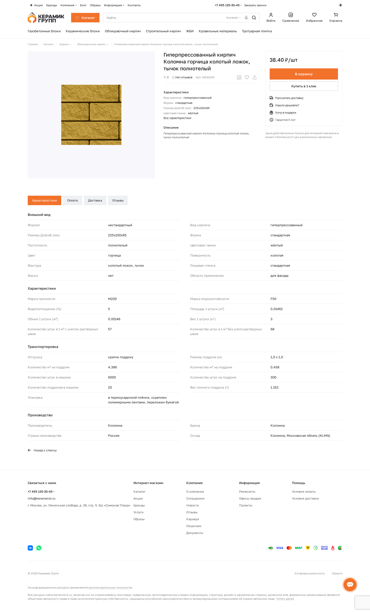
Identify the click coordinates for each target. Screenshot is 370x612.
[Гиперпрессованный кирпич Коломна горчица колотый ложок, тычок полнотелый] (91, 114)
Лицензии (193, 526)
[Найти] (254, 17)
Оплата (72, 200)
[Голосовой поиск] (246, 17)
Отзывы (118, 200)
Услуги (138, 512)
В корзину (304, 74)
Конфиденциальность (310, 573)
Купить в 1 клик (303, 86)
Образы (139, 519)
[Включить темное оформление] (340, 5)
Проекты (245, 505)
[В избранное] (247, 77)
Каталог (139, 491)
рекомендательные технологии (110, 587)
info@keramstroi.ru (41, 498)
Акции (138, 498)
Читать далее (285, 598)
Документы (194, 533)
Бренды (139, 505)
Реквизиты (247, 491)
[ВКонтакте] (30, 547)
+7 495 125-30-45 (227, 5)
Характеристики (44, 200)
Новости (192, 505)
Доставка (95, 200)
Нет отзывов (183, 77)
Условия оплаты (304, 491)
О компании (195, 491)
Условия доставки (305, 498)
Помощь (298, 483)
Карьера (192, 519)
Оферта (337, 573)
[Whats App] (38, 547)
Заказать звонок (255, 5)
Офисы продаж (250, 498)
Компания (194, 483)
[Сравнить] (239, 77)
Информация (249, 483)
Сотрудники (195, 498)
